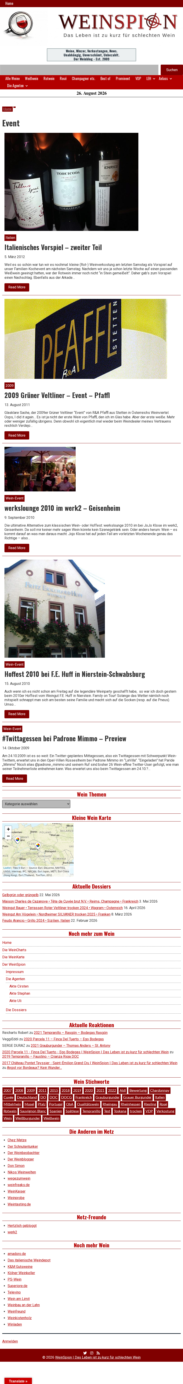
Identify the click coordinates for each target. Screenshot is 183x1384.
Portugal (55, 1104)
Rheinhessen (130, 1104)
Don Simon (16, 1166)
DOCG (66, 1097)
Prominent (123, 78)
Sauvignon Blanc (33, 1111)
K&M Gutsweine (20, 1267)
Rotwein (49, 78)
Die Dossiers (16, 1010)
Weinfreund (16, 1311)
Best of (105, 78)
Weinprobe (16, 1198)
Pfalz (42, 1104)
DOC (54, 1097)
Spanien (56, 1111)
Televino (14, 1292)
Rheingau (110, 1104)
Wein (8, 1118)
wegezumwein (19, 1178)
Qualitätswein (88, 1104)
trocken (136, 1111)
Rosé (63, 78)
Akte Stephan (19, 993)
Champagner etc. (83, 78)
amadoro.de (17, 1254)
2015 (54, 1090)
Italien (160, 1097)
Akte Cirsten (19, 986)
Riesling (150, 1104)
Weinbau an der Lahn (24, 1305)
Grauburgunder (108, 1097)
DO (43, 1097)
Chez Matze (17, 1140)
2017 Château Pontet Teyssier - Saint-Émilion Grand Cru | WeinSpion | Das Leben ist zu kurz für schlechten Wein (89, 1063)
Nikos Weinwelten (22, 1172)
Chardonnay (159, 1090)
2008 (19, 1090)
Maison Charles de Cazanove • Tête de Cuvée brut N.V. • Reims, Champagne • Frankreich (70, 901)
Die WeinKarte (13, 957)
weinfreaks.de (19, 1185)
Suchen (172, 70)
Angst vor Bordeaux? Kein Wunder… (34, 1068)
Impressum (15, 972)
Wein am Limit (19, 1299)
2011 (42, 1090)
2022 (112, 1090)
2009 (31, 1090)
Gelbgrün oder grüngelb (20, 895)
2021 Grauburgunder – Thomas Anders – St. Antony (70, 1045)
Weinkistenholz (20, 1318)
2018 (66, 1090)
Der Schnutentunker (23, 1146)
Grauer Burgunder (137, 1097)
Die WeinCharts (14, 950)
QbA (69, 1104)
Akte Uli (15, 1001)
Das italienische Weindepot (29, 1260)
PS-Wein (14, 1279)
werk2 (12, 1232)
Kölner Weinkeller (21, 1273)
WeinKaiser (16, 1191)
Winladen (15, 1324)
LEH (148, 78)
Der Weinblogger (21, 1159)
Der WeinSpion (13, 964)
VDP (138, 78)
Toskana (120, 1111)
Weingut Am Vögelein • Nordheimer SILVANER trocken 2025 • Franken (56, 914)
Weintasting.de (19, 1204)
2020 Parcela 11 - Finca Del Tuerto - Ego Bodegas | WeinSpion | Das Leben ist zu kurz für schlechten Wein (85, 1052)
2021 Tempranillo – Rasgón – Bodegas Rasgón (71, 1033)
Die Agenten (15, 85)
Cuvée (8, 1097)
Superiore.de (17, 1286)
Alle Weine (12, 78)
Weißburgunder (27, 1118)
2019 (77, 1090)
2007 (8, 1090)
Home (9, 3)
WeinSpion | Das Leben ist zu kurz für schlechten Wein (98, 1357)
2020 (89, 1090)
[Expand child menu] (154, 78)
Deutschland (27, 1097)
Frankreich (83, 1097)
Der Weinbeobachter (24, 1153)
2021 (100, 1090)
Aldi (123, 1090)
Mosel (29, 1104)
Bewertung (138, 1090)
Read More (18, 288)
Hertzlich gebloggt (22, 1226)
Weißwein (31, 78)
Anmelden (10, 1341)
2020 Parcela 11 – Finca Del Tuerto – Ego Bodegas (64, 1039)
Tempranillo (91, 1111)
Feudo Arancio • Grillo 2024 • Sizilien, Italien (36, 920)
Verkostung (165, 1111)
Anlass (163, 78)
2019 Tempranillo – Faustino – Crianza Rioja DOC (40, 1056)
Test (107, 1111)
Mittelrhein (12, 1104)
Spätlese (72, 1111)
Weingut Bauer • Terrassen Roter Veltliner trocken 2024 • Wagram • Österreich (62, 908)
